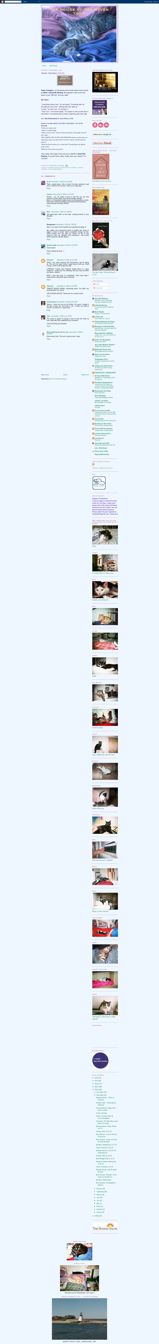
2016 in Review (100, 393)
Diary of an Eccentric (102, 354)
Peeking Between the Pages (105, 322)
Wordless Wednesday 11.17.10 (106, 1145)
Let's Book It (99, 438)
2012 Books (53, 66)
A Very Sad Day (101, 1113)
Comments (99, 288)
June (98, 1200)
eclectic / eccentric (101, 401)
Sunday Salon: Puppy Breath (104, 430)
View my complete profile (102, 468)
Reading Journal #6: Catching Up (105, 420)
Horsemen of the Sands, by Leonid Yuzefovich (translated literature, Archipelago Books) (104, 386)
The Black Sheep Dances (104, 382)
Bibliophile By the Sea (103, 349)
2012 (96, 1084)
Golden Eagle (51, 245)
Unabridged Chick (101, 359)
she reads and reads (102, 443)
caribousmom (100, 405)
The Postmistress (55, 169)
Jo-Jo (49, 181)
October (99, 1189)
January (99, 1212)
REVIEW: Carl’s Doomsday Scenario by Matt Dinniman (103, 301)
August (99, 1194)
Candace (50, 194)
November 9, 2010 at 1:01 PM (64, 194)
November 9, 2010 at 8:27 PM (61, 316)
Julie (49, 316)
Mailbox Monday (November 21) (105, 445)
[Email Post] (66, 165)
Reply (49, 188)
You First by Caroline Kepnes (104, 323)
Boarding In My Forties (103, 424)
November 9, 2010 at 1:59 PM (66, 224)
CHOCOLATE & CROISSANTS (105, 373)
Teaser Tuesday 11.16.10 (104, 1147)
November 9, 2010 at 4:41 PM (67, 260)
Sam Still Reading (101, 298)
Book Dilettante (100, 396)
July (98, 1197)
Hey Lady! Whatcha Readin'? (105, 345)
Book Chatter (99, 312)
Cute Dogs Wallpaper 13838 (104, 397)
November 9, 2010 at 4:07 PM (67, 245)
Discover (97, 407)
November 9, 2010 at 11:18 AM (61, 181)
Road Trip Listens (100, 341)
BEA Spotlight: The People (103, 402)
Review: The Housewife (102, 313)
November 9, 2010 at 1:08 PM (61, 212)
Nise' (49, 212)
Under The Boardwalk (102, 340)
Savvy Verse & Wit (101, 451)
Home (44, 66)
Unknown (53, 165)
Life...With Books (101, 448)
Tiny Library (99, 419)
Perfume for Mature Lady (102, 346)
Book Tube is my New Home (104, 425)
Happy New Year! (100, 356)
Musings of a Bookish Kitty (104, 326)
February (99, 1209)
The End (97, 440)
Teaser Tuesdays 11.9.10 (104, 1167)
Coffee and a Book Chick (103, 366)
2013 (96, 1081)
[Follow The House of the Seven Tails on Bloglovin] (102, 135)
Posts (97, 284)
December (100, 1092)
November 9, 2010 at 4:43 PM (67, 286)
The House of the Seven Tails (79, 11)
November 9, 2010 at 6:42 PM (67, 302)
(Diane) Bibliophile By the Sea (57, 332)
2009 (96, 1216)
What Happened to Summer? (104, 351)
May (98, 1203)
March (98, 1206)
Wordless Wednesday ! (104, 1180)
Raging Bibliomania (102, 454)
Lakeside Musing (101, 305)
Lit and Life (99, 317)
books (57, 167)
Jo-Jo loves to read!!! (102, 410)
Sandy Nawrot (52, 302)
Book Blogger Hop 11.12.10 (105, 1158)
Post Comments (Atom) (58, 379)
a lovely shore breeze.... (103, 433)
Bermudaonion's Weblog (104, 333)
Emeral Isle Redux (100, 435)
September (100, 1192)
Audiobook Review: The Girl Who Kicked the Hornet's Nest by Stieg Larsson (105, 414)
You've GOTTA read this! (103, 428)
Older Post (85, 375)
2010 (96, 1089)
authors (50, 167)
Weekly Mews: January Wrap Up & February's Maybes (106, 329)
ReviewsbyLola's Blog (103, 391)
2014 (96, 1078)
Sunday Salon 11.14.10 (104, 1156)
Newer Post (45, 375)
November (100, 1095)
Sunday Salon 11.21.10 (104, 1131)
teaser (73, 167)
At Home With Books (102, 376)
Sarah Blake (65, 167)
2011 (96, 1087)
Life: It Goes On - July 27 (102, 318)
